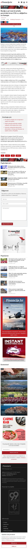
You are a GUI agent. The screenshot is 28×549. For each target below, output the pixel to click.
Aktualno (3, 17)
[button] (1, 22)
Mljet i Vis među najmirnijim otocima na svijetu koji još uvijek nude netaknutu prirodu (18, 275)
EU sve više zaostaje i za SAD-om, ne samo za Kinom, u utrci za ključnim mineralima (17, 173)
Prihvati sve (14, 543)
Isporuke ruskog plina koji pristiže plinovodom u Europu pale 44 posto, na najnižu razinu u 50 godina (14, 129)
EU (2, 155)
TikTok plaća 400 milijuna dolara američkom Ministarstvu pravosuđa (16, 167)
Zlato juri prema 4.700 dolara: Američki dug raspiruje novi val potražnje (17, 184)
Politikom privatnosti (10, 540)
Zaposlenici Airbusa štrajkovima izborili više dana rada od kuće (17, 178)
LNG (13, 155)
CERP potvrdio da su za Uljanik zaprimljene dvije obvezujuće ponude (18, 267)
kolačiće (7, 537)
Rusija (18, 155)
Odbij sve (14, 546)
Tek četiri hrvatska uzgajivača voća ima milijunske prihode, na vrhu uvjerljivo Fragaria (17, 260)
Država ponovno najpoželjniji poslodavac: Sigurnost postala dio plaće (17, 290)
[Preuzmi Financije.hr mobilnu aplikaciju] (19, 2)
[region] (14, 540)
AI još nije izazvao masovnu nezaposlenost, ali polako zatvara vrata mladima (17, 283)
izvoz (7, 155)
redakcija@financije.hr (11, 474)
